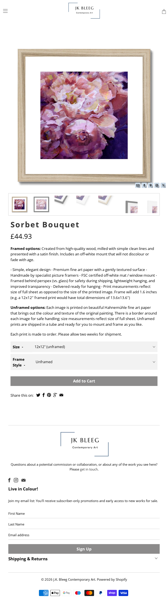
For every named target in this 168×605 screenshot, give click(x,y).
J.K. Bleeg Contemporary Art (74, 579)
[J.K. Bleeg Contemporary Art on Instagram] (16, 480)
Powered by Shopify (112, 579)
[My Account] (4, 11)
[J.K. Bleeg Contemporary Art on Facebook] (9, 480)
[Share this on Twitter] (38, 395)
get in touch (89, 469)
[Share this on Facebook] (43, 395)
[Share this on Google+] (55, 395)
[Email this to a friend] (61, 395)
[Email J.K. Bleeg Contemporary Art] (23, 480)
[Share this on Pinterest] (49, 395)
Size (16, 346)
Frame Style (18, 362)
